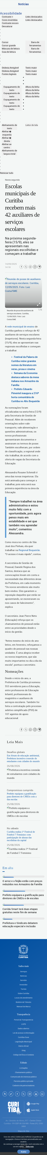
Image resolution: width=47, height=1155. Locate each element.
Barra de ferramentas (35, 44)
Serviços (23, 974)
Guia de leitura (9, 51)
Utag (23, 1053)
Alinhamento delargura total (9, 152)
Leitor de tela (31, 125)
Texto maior (31, 67)
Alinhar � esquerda (7, 133)
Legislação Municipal (23, 1044)
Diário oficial (23, 1049)
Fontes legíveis (9, 74)
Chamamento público (23, 1075)
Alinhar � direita (7, 139)
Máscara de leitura (11, 48)
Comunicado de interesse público (24, 1079)
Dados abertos (23, 1031)
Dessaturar (7, 26)
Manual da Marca (23, 1009)
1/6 (40, 309)
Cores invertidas (10, 19)
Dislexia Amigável (10, 67)
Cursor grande (9, 45)
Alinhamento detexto (9, 127)
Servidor (23, 983)
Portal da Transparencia (23, 1022)
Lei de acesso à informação (23, 1036)
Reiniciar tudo (6, 172)
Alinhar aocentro (7, 146)
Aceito (23, 1151)
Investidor (23, 987)
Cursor (5, 42)
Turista (23, 992)
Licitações (23, 1071)
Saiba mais (30, 1146)
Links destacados (33, 16)
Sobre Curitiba (23, 996)
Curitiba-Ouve (23, 1040)
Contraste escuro (10, 23)
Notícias (23, 4)
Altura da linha (32, 86)
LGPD (23, 1027)
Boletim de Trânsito (23, 1005)
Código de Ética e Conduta (23, 1057)
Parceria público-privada (23, 1084)
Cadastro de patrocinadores (23, 1088)
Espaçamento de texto (12, 88)
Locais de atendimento (23, 1000)
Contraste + (7, 16)
